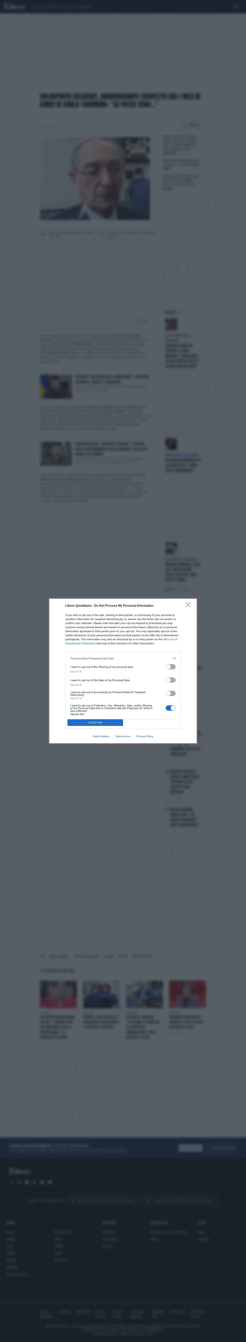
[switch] (171, 666)
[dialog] (123, 671)
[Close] (189, 606)
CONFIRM (95, 722)
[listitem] (123, 658)
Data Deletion (101, 736)
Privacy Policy (144, 736)
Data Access (123, 736)
